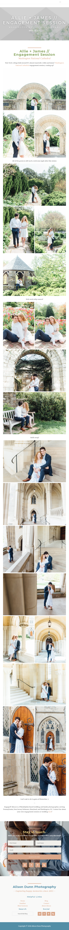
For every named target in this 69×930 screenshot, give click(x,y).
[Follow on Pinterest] (37, 865)
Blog (46, 901)
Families (23, 903)
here (50, 812)
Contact (46, 903)
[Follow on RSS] (44, 865)
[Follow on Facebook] (31, 865)
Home (22, 901)
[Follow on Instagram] (24, 865)
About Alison (46, 906)
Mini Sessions (23, 906)
